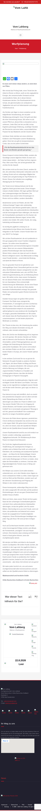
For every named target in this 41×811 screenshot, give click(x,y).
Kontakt (30, 804)
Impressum (4, 804)
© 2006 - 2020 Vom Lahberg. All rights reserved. (25, 806)
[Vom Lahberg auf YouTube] (30, 712)
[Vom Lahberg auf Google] (23, 712)
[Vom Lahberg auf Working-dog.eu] (36, 712)
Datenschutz (14, 804)
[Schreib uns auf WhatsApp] (17, 712)
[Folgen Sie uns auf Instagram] (10, 712)
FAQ (23, 804)
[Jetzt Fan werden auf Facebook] (4, 712)
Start (16, 48)
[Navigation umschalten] (20, 35)
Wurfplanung (22, 48)
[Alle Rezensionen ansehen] (17, 634)
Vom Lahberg (20, 26)
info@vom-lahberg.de (11, 703)
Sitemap (6, 806)
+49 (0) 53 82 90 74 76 (10, 701)
